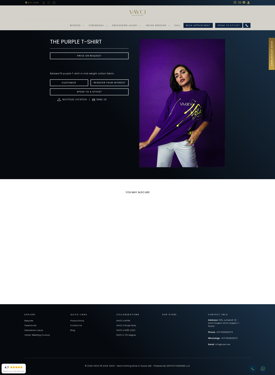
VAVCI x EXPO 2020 (125, 330)
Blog (72, 330)
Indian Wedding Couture (37, 335)
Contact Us (76, 325)
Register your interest (109, 82)
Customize (69, 82)
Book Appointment (198, 25)
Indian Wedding (156, 25)
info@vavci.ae (222, 344)
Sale (177, 25)
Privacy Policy (77, 320)
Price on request (89, 55)
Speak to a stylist (89, 91)
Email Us (102, 99)
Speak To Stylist (229, 25)
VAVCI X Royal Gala (126, 325)
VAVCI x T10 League (126, 335)
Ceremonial (97, 25)
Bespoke (76, 25)
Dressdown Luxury (125, 25)
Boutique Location (75, 99)
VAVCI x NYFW (123, 320)
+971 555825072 (224, 332)
